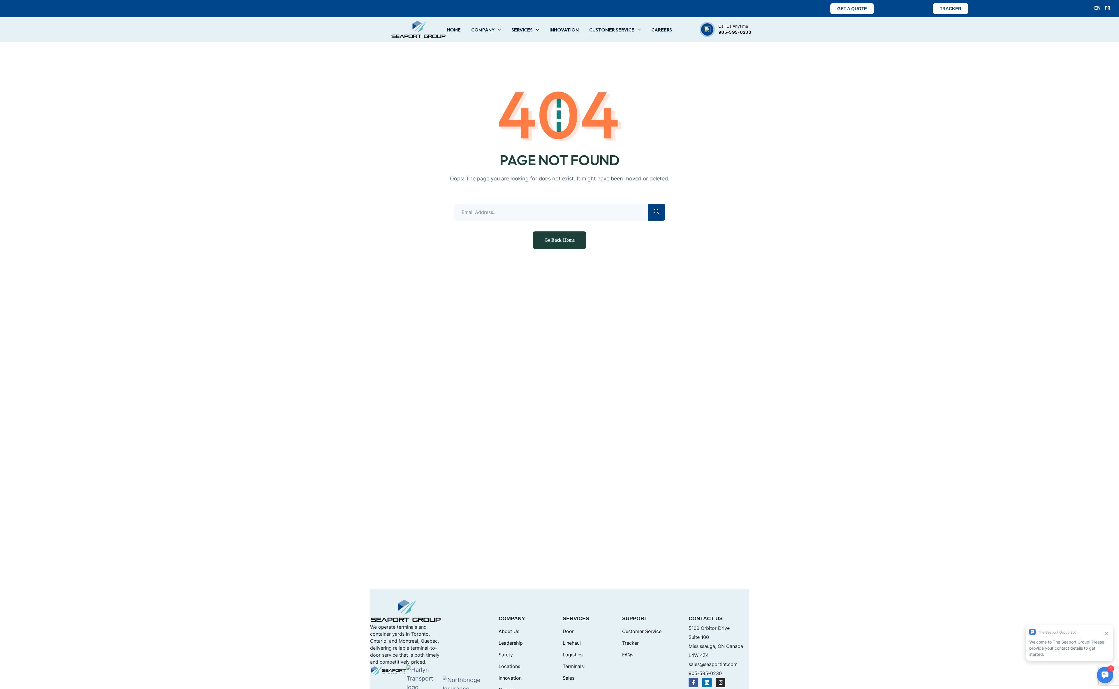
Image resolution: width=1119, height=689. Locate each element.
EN (1097, 8)
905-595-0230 (734, 32)
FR (1107, 8)
